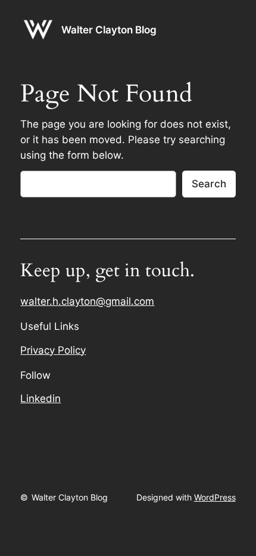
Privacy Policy (53, 350)
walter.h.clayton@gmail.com (87, 301)
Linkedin (40, 398)
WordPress (215, 497)
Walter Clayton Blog (109, 30)
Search (209, 184)
